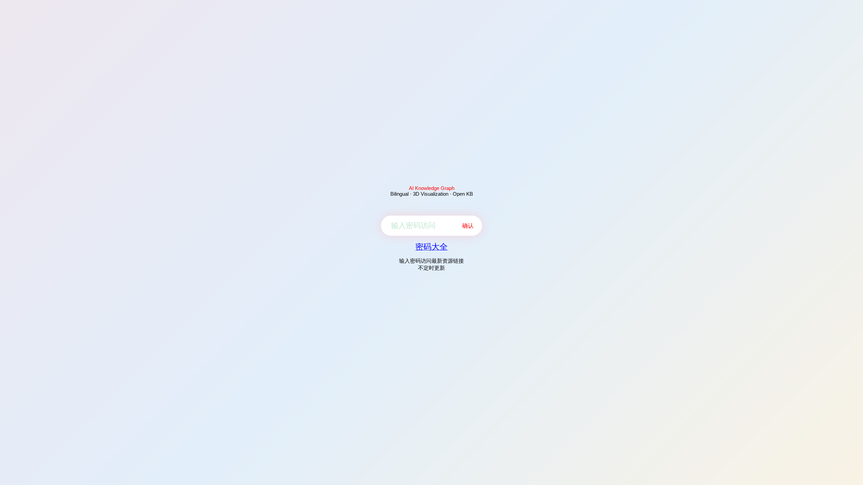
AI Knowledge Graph (431, 188)
